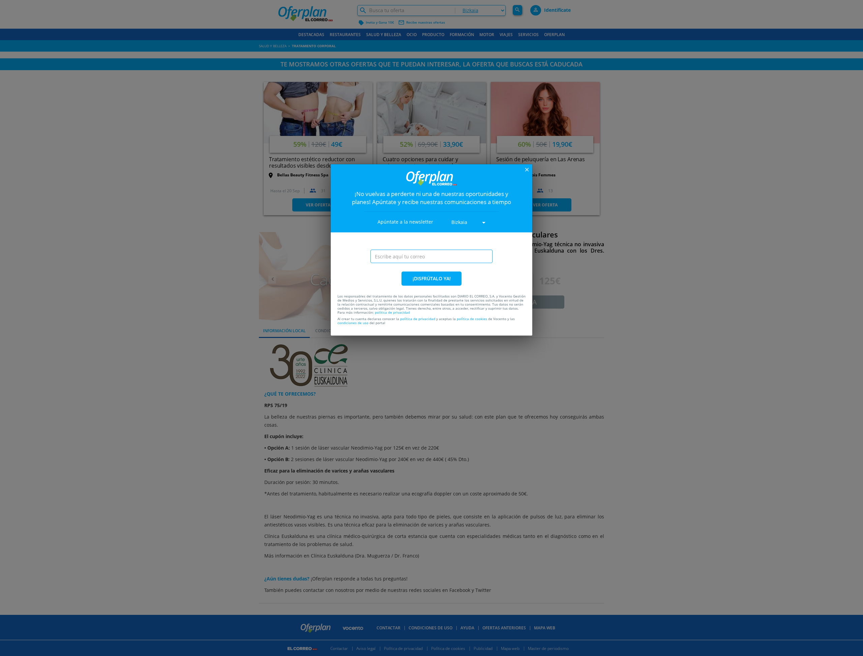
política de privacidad (392, 312)
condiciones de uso (352, 322)
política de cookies (472, 318)
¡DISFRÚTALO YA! (432, 278)
